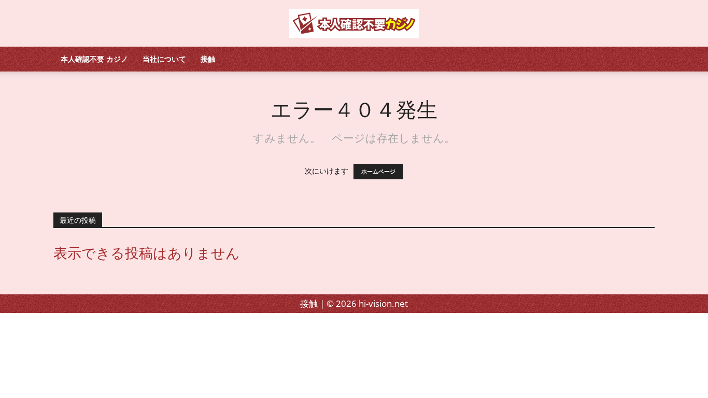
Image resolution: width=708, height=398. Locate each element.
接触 (208, 59)
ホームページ (378, 171)
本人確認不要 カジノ (94, 59)
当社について (164, 59)
